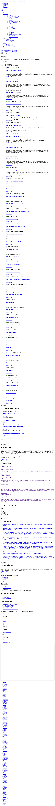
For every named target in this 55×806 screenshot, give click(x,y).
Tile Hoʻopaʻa (11, 24)
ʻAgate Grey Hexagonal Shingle (13, 264)
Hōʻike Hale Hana (10, 40)
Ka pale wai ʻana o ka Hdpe (12, 362)
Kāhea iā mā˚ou (6, 47)
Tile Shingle (11, 32)
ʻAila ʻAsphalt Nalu (13, 22)
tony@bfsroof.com (7, 586)
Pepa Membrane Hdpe (11, 340)
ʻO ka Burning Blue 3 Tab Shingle (13, 70)
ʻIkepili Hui (8, 39)
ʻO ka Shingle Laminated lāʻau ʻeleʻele (14, 203)
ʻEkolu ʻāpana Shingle (13, 17)
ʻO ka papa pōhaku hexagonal (13, 324)
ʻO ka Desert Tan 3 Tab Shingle (13, 115)
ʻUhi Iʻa (10, 20)
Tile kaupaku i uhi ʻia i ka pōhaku (13, 23)
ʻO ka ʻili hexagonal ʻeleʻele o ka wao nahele (16, 287)
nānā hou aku (9, 76)
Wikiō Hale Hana (9, 41)
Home (4, 12)
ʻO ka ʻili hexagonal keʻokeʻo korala (14, 294)
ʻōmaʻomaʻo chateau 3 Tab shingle (13, 104)
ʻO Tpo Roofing (9, 400)
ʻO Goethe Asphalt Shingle (14, 21)
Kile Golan (11, 26)
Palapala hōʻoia (6, 597)
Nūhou (4, 43)
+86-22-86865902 (7, 588)
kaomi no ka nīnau (4, 571)
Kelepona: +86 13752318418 (7, 1)
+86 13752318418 (7, 621)
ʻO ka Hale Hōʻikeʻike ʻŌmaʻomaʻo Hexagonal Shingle (18, 279)
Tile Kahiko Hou (12, 28)
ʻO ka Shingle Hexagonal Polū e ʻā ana (14, 309)
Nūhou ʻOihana (9, 44)
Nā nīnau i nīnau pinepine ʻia (9, 46)
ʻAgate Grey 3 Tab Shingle (12, 158)
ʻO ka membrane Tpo (11, 370)
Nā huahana (5, 14)
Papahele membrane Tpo (11, 377)
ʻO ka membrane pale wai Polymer (13, 34)
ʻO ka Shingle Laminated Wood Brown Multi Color (17, 211)
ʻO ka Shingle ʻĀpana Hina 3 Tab (13, 125)
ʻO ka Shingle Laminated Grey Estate (14, 234)
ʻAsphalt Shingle (9, 15)
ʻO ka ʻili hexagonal (13, 18)
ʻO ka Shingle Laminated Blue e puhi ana (15, 226)
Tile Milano (11, 27)
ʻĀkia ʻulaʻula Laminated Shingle (13, 241)
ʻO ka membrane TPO (13, 37)
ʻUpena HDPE (12, 35)
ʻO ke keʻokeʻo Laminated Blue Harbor (15, 196)
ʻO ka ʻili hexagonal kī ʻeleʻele (12, 256)
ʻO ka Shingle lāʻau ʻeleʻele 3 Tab (13, 92)
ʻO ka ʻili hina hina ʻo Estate (12, 317)
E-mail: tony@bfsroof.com (19, 1)
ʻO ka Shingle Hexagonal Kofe (13, 272)
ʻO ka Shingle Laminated (14, 16)
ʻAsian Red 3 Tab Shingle (12, 170)
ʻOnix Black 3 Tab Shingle (12, 81)
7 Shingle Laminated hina (12, 249)
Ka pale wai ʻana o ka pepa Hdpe (13, 355)
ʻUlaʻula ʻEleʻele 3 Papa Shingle (13, 136)
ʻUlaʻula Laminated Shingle (12, 219)
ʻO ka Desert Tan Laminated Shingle (14, 181)
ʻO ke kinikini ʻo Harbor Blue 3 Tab (14, 147)
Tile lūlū (10, 31)
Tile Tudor (11, 33)
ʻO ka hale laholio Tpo (11, 393)
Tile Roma (11, 29)
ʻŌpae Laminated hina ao (12, 188)
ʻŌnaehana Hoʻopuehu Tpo (12, 385)
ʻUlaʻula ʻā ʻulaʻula (10, 302)
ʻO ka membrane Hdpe (11, 332)
